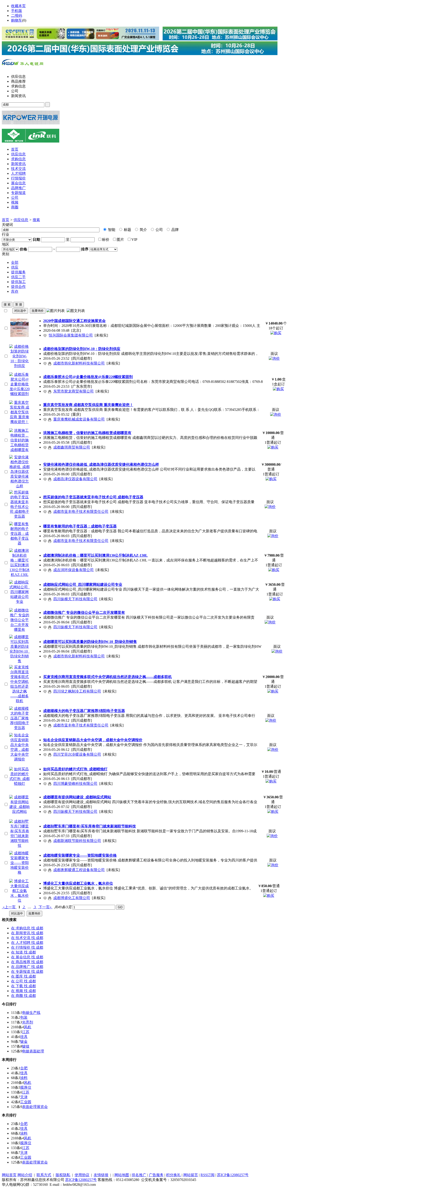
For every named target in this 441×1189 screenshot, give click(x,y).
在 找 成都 (27, 928)
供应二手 (18, 277)
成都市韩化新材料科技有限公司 (79, 363)
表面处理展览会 (35, 1107)
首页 (5, 220)
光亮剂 (27, 1022)
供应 (14, 267)
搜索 (36, 220)
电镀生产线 (31, 1013)
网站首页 (9, 1175)
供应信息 (21, 220)
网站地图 (121, 1175)
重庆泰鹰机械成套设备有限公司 (79, 419)
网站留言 (190, 1175)
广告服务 (156, 1175)
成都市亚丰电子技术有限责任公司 (80, 511)
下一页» (45, 907)
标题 (127, 230)
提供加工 (18, 282)
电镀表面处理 (33, 1051)
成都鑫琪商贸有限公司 (71, 447)
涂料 (24, 1078)
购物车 (16, 20)
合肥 (24, 1068)
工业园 (25, 1102)
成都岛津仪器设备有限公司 (75, 479)
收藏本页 (18, 6)
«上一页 (9, 907)
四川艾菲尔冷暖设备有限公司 (77, 754)
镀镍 (25, 1046)
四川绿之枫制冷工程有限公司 (77, 691)
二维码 (16, 15)
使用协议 (82, 1175)
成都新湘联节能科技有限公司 (77, 841)
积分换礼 (173, 1175)
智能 (111, 230)
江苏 (25, 1032)
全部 (14, 262)
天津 (24, 1097)
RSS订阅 (208, 1175)
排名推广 (139, 1175)
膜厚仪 (25, 1087)
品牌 (174, 230)
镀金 (24, 1041)
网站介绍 (24, 1175)
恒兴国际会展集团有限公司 (71, 335)
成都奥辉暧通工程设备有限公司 (79, 870)
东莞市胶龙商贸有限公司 (73, 391)
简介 (143, 230)
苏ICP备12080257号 (233, 1175)
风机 (27, 1027)
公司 (159, 230)
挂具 (24, 1037)
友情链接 (101, 1175)
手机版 (16, 11)
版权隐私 (63, 1175)
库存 (14, 291)
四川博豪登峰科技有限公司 (75, 783)
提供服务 (18, 272)
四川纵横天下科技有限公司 (75, 599)
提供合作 (18, 287)
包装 (24, 1017)
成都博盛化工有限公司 (71, 898)
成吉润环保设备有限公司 (73, 570)
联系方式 (44, 1175)
